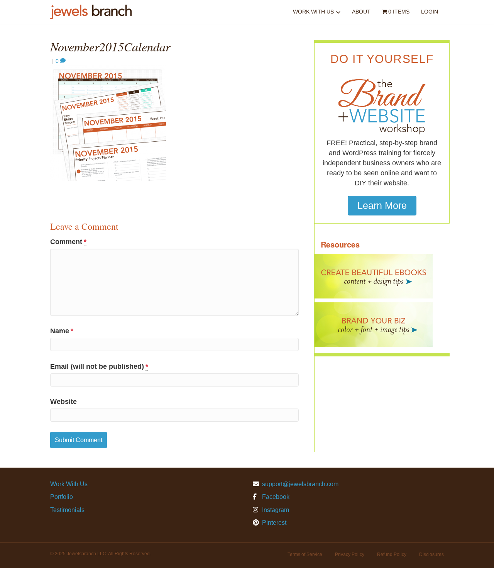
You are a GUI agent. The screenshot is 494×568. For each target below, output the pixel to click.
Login (429, 11)
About (361, 11)
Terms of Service (305, 554)
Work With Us (313, 11)
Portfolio (61, 496)
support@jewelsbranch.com (300, 484)
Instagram (275, 510)
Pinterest (273, 522)
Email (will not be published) (99, 366)
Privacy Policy (349, 554)
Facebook (275, 496)
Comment (68, 242)
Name (61, 331)
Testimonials (67, 510)
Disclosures (431, 554)
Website (63, 401)
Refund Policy (391, 554)
